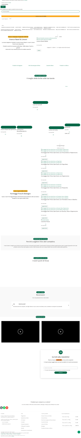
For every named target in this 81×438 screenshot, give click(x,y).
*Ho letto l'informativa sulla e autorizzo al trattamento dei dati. (57, 370)
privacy (56, 370)
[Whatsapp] (79, 432)
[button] (12, 305)
